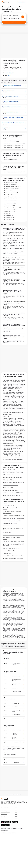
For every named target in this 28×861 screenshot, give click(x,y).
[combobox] (14, 16)
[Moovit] (5, 2)
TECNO (4, 474)
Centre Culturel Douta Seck (9, 469)
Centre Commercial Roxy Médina (10, 490)
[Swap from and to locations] (22, 16)
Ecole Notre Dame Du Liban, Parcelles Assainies (13, 518)
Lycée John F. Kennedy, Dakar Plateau (11, 548)
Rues (16, 812)
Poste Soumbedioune (15, 495)
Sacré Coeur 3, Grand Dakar (9, 550)
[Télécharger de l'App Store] (14, 822)
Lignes (16, 807)
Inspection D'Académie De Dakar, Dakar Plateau (13, 515)
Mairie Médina (10, 474)
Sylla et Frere (19, 472)
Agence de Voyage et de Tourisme (10, 485)
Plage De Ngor (21, 541)
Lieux (16, 809)
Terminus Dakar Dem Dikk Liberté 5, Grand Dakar (13, 555)
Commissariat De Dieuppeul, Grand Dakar (12, 520)
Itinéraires (16, 818)
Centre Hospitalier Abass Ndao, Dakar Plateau (13, 558)
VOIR (18, 141)
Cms (13, 492)
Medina (15, 482)
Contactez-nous (4, 830)
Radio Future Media (7, 492)
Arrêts (16, 814)
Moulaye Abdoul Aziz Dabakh (9, 472)
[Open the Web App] (5, 825)
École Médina (19, 477)
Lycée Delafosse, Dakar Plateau (10, 541)
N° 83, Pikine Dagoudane (8, 505)
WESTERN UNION (19, 492)
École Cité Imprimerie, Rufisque (10, 523)
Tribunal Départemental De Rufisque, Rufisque (13, 535)
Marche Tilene (6, 495)
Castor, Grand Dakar (7, 532)
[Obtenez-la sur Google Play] (5, 822)
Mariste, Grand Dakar (7, 526)
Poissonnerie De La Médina (9, 477)
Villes (16, 816)
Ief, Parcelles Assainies (8, 553)
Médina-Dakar (21, 482)
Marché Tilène (6, 487)
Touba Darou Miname (7, 482)
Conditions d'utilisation (5, 828)
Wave (11, 487)
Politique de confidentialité (16, 828)
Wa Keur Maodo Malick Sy (8, 479)
